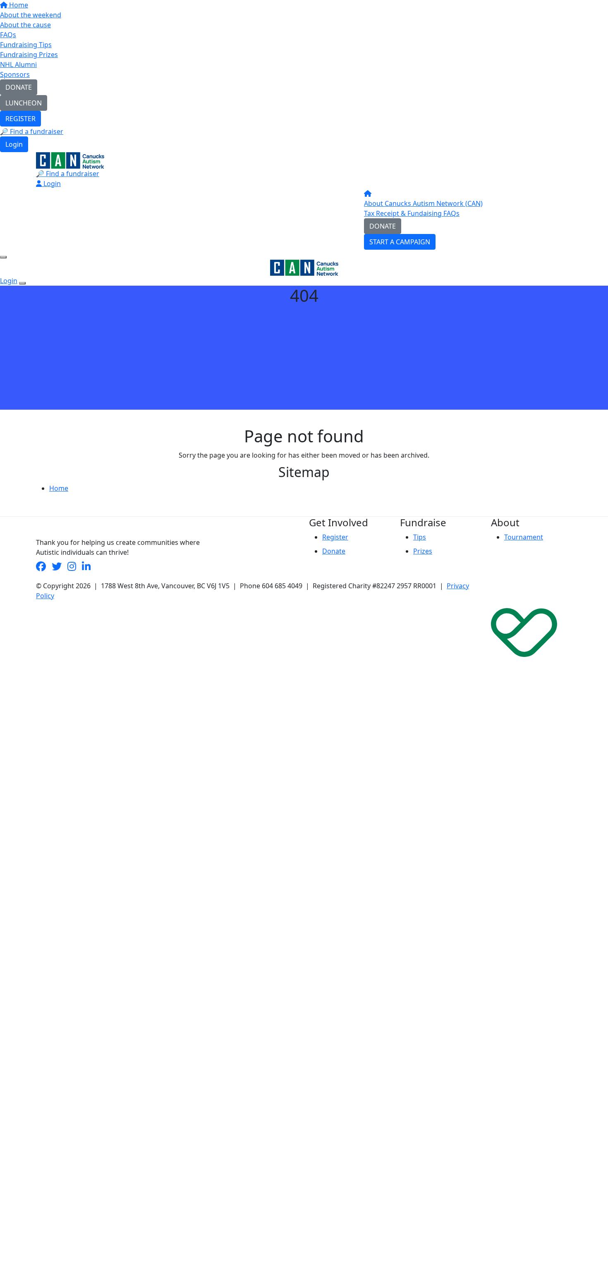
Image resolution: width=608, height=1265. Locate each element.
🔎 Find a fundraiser (31, 131)
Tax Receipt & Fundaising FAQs (412, 213)
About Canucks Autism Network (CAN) (423, 203)
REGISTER (20, 118)
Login (14, 144)
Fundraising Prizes (29, 54)
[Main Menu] (3, 257)
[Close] (22, 283)
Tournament (523, 537)
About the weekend (30, 14)
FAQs (8, 34)
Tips (419, 537)
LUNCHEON (23, 102)
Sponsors (15, 74)
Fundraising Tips (26, 44)
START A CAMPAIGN (399, 241)
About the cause (25, 24)
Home (17, 5)
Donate (333, 551)
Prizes (422, 551)
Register (335, 537)
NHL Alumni (18, 64)
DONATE (18, 87)
